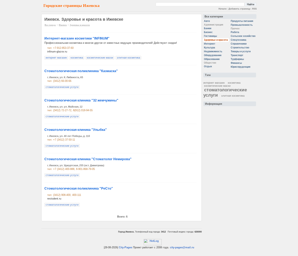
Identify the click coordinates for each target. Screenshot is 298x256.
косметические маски (100, 57)
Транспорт (237, 55)
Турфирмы (237, 59)
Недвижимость (213, 51)
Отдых (208, 66)
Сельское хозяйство (243, 36)
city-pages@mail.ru (182, 247)
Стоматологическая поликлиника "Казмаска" (81, 71)
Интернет (209, 43)
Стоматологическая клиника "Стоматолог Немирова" (88, 159)
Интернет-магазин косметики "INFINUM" (76, 38)
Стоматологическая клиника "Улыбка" (75, 129)
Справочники (239, 43)
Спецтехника (238, 39)
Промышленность (242, 24)
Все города (50, 25)
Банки (207, 28)
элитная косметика (128, 57)
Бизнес (208, 32)
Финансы (236, 63)
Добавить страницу (239, 8)
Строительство (240, 47)
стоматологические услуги (62, 87)
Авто (207, 21)
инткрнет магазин (56, 57)
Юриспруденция (240, 66)
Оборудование (213, 55)
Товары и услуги (241, 51)
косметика (77, 57)
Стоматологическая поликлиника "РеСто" (78, 188)
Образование (212, 59)
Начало (223, 8)
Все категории (214, 16)
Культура (209, 47)
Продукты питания (242, 21)
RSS (254, 8)
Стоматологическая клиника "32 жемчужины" (81, 100)
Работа (235, 32)
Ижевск (63, 25)
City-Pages (125, 247)
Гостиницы (210, 36)
